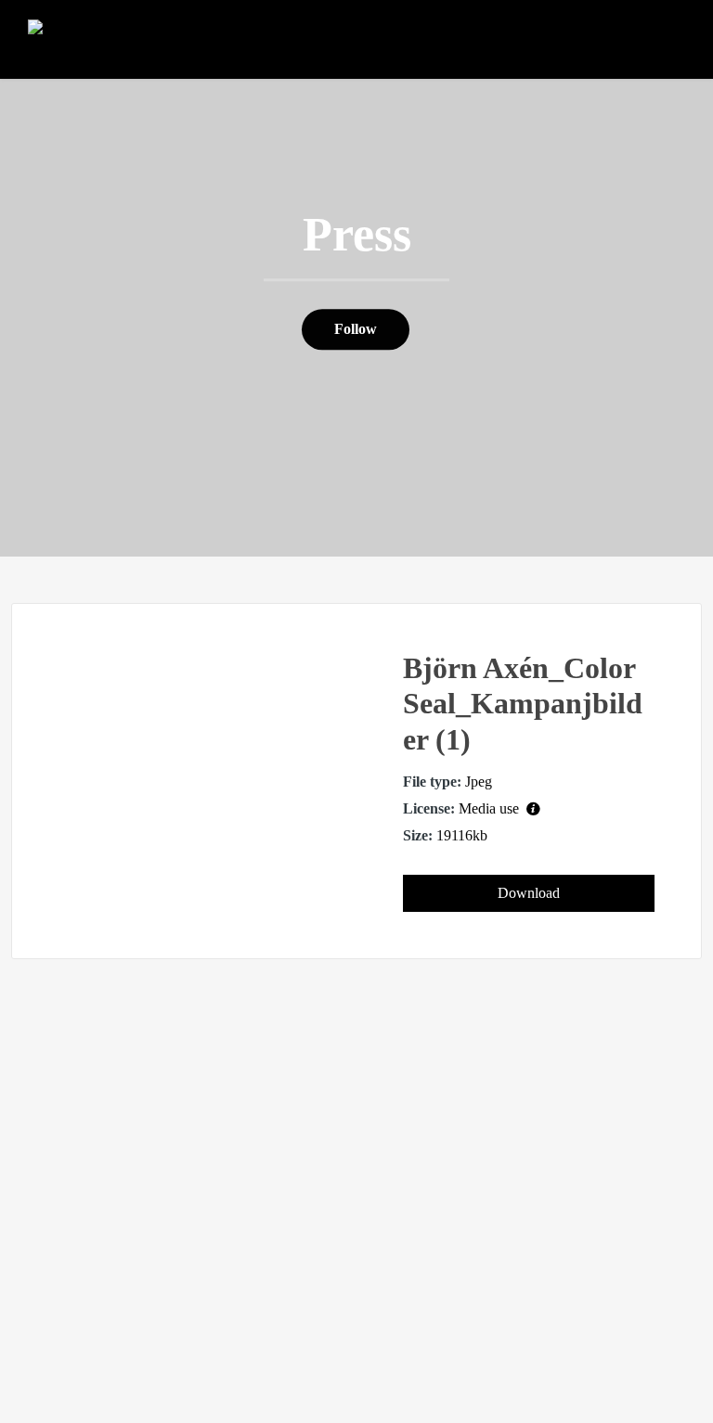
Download (529, 893)
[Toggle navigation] (665, 42)
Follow (355, 330)
